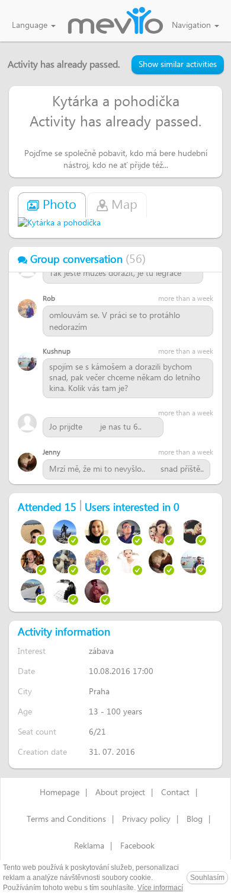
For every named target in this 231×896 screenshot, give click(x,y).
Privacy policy (146, 819)
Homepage (59, 792)
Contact (175, 792)
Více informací (160, 888)
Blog (195, 819)
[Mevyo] (115, 21)
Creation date (42, 752)
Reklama (89, 846)
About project (120, 792)
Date (26, 671)
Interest (32, 651)
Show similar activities (178, 64)
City (25, 691)
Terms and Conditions (66, 819)
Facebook (137, 846)
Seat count (37, 732)
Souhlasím (207, 877)
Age (25, 712)
